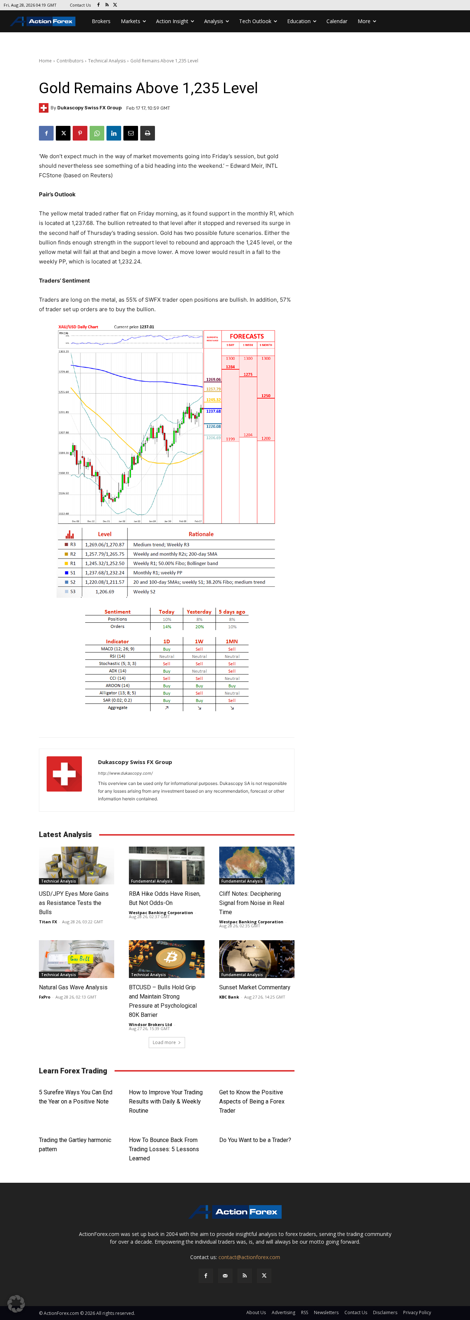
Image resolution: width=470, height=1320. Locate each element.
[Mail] (225, 1276)
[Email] (130, 133)
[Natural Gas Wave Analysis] (76, 959)
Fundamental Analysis (152, 881)
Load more (164, 1042)
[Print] (147, 133)
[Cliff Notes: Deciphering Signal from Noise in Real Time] (256, 865)
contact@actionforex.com (249, 1257)
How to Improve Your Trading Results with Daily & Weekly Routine (166, 1101)
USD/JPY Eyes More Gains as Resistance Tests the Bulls (74, 903)
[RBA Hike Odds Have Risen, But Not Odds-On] (166, 865)
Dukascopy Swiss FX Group (89, 107)
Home (45, 61)
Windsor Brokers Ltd (150, 1024)
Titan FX (48, 921)
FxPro (44, 997)
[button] (16, 1304)
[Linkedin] (113, 133)
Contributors (70, 61)
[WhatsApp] (97, 133)
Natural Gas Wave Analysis (73, 987)
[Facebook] (98, 5)
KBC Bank (229, 997)
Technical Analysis (107, 61)
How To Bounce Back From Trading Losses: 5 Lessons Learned (164, 1149)
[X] (115, 5)
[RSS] (107, 5)
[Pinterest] (80, 133)
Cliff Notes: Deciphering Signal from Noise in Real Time (251, 903)
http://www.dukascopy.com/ (125, 773)
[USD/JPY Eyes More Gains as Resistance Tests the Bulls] (76, 865)
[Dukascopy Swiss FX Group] (45, 108)
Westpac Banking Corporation (161, 912)
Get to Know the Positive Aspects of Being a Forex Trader (252, 1101)
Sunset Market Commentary (254, 987)
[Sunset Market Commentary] (256, 959)
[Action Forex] (42, 21)
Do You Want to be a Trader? (255, 1140)
